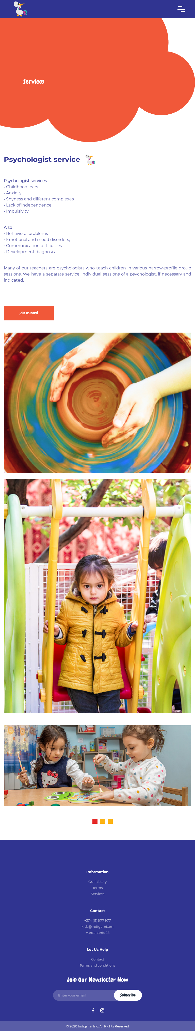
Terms (98, 888)
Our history (97, 882)
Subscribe (128, 995)
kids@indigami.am (97, 926)
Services (97, 894)
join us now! (29, 313)
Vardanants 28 (97, 933)
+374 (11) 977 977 (97, 920)
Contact (97, 959)
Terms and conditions (97, 965)
